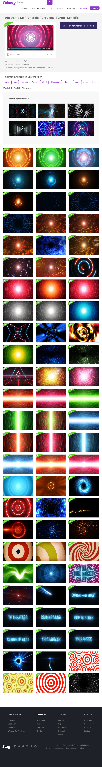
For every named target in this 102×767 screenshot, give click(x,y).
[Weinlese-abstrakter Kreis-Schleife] (18, 551)
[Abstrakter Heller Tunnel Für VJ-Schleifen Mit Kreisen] (18, 245)
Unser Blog (88, 727)
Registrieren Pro (72, 8)
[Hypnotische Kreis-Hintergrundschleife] (51, 683)
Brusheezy (12, 720)
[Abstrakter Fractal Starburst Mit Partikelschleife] (51, 376)
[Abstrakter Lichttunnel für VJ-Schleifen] (51, 223)
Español (61, 724)
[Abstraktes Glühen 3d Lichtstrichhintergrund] (51, 595)
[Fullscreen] (52, 49)
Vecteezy (12, 724)
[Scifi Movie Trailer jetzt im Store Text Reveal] (84, 617)
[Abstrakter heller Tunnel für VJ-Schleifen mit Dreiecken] (84, 223)
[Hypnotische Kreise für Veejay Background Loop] (84, 661)
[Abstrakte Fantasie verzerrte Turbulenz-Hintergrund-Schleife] (18, 573)
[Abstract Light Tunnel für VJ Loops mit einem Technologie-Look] (84, 245)
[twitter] (19, 746)
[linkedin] (35, 746)
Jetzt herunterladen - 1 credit (80, 25)
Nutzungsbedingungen (55, 748)
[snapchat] (31, 746)
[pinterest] (23, 746)
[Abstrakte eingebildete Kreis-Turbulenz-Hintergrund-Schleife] (18, 486)
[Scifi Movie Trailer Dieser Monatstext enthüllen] (51, 639)
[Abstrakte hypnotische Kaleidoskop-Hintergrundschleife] (84, 573)
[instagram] (27, 746)
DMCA (40, 731)
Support (40, 727)
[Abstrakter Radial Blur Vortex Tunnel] (84, 333)
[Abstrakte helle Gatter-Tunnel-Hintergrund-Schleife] (18, 398)
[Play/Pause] (9, 49)
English (61, 720)
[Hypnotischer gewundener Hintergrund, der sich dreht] (84, 551)
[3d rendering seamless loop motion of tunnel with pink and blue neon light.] (81, 129)
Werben (40, 724)
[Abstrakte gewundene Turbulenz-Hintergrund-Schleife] (84, 486)
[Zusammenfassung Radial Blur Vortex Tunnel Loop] (51, 333)
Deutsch (61, 731)
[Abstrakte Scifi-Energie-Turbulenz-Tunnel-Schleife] (18, 157)
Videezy (11, 727)
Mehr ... (61, 735)
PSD (50, 8)
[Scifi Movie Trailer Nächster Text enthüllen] (18, 639)
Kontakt (87, 731)
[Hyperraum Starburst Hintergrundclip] (18, 595)
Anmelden (94, 8)
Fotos (33, 8)
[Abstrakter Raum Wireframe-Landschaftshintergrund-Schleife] (18, 464)
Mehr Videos (41, 8)
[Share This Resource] (52, 54)
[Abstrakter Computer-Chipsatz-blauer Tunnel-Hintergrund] (51, 354)
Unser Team (89, 724)
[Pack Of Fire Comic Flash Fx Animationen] (84, 508)
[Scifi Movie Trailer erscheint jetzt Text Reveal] (84, 595)
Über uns (88, 720)
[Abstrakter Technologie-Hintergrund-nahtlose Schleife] (51, 573)
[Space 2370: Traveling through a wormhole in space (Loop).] (51, 112)
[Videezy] (9, 3)
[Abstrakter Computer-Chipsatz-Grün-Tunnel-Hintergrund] (84, 354)
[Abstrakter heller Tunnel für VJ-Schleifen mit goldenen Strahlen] (51, 267)
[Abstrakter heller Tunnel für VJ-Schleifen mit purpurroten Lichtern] (18, 267)
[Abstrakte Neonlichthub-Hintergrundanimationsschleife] (18, 333)
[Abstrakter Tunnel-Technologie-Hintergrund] (18, 289)
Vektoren (25, 8)
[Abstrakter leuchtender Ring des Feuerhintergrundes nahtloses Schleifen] (18, 661)
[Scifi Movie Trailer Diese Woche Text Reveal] (84, 639)
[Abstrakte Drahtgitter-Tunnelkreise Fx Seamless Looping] (18, 223)
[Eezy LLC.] (6, 746)
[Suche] (49, 2)
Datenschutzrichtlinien (75, 748)
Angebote (41, 720)
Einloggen (83, 8)
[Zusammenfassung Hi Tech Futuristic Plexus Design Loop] (51, 529)
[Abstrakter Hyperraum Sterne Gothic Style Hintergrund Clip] (84, 683)
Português (62, 727)
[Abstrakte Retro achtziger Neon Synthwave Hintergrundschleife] (18, 376)
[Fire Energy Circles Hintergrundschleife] (51, 486)
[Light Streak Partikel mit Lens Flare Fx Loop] (51, 661)
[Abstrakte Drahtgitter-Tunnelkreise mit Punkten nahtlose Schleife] (51, 201)
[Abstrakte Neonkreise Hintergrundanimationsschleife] (84, 267)
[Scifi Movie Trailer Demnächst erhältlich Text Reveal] (51, 617)
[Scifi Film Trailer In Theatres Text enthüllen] (18, 617)
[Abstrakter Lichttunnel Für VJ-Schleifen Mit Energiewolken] (51, 245)
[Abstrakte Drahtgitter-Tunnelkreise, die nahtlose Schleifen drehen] (84, 201)
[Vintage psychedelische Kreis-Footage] (18, 683)
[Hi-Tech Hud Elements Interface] (18, 529)
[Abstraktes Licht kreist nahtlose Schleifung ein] (18, 179)
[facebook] (15, 746)
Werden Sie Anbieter (16, 731)
